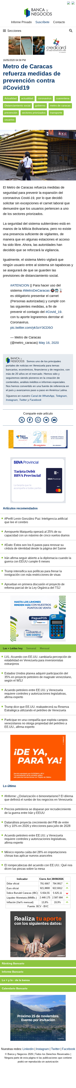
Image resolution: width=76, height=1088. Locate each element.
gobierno (40, 105)
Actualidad (10, 98)
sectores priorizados (34, 112)
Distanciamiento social (17, 105)
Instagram (12, 399)
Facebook (35, 399)
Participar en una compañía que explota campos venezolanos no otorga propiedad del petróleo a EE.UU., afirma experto (36, 723)
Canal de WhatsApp (42, 395)
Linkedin (28, 1049)
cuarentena (62, 98)
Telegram (61, 395)
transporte (56, 112)
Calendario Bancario (14, 988)
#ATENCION (19, 285)
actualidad (27, 98)
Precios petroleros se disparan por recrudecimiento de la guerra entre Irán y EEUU (37, 811)
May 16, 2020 (49, 343)
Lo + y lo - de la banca (16, 980)
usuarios (9, 119)
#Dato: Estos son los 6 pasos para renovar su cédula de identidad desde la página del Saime (35, 546)
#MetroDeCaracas (36, 290)
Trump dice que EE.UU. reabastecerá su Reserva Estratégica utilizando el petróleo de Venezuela (36, 708)
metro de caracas (60, 105)
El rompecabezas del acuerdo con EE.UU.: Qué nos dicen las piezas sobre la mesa (38, 867)
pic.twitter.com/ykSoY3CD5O (31, 327)
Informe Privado (21, 22)
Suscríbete (42, 22)
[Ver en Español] (73, 2)
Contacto (59, 22)
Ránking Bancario (13, 963)
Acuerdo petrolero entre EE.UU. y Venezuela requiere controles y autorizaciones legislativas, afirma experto (35, 694)
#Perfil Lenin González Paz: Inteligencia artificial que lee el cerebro (36, 520)
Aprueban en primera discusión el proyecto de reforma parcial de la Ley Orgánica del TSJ (34, 586)
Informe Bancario (12, 971)
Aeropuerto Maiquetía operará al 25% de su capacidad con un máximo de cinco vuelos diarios (37, 533)
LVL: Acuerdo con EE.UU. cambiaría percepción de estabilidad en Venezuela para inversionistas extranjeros (37, 660)
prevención (10, 112)
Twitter (23, 399)
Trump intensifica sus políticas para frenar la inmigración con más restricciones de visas (33, 573)
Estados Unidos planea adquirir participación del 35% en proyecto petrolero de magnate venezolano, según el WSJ (38, 677)
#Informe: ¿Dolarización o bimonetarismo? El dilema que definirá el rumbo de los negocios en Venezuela (38, 798)
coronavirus (44, 98)
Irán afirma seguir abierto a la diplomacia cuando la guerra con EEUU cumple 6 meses (37, 559)
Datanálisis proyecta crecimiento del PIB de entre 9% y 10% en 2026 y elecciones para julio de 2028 (37, 824)
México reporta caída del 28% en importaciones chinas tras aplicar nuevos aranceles (35, 854)
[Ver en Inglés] (68, 2)
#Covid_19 (53, 312)
